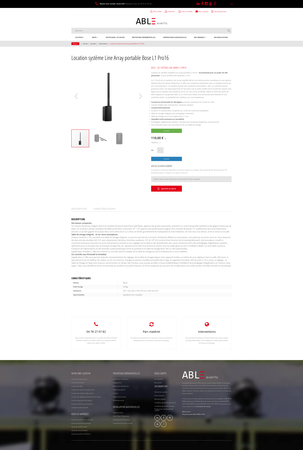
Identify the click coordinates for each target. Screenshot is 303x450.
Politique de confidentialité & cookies (163, 409)
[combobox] (151, 31)
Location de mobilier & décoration (82, 393)
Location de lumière (77, 383)
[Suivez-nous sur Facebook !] (203, 4)
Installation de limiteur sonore (123, 423)
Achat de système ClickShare (80, 434)
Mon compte (157, 11)
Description (79, 208)
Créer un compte (187, 11)
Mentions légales (160, 399)
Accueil (85, 44)
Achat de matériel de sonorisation (82, 420)
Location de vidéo (77, 386)
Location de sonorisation (79, 379)
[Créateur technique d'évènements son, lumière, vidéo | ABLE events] (151, 21)
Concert (115, 393)
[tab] (82, 209)
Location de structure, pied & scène (83, 390)
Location (93, 44)
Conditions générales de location (165, 403)
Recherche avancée (160, 392)
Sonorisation (103, 44)
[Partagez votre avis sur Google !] (215, 4)
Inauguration (117, 383)
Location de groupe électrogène (81, 400)
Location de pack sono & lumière (82, 404)
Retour (75, 44)
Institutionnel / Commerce (121, 420)
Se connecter (158, 379)
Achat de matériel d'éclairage (81, 423)
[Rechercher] (229, 31)
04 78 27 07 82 (96, 332)
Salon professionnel (119, 397)
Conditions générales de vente (164, 406)
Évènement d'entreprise (121, 386)
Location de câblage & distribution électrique (86, 397)
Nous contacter (159, 396)
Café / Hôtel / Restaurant (121, 416)
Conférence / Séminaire (121, 379)
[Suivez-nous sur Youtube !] (211, 4)
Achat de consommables (79, 430)
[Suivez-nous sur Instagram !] (207, 4)
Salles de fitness (118, 413)
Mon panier (158, 383)
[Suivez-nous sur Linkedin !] (199, 4)
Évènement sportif (119, 390)
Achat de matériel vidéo (79, 427)
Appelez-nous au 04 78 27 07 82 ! (126, 4)
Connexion (171, 11)
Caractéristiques (104, 208)
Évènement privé (118, 400)
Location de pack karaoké (79, 408)
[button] (76, 96)
